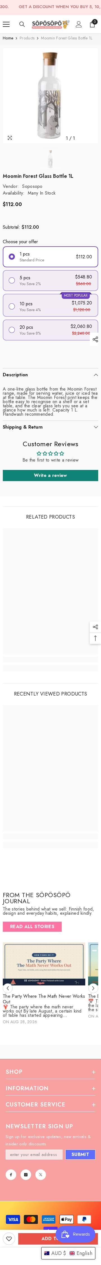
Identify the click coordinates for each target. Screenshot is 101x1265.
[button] (8, 988)
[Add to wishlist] (9, 1239)
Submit (80, 1154)
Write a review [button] (50, 475)
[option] (50, 96)
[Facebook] (11, 1174)
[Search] (22, 24)
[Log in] (79, 24)
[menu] (6, 24)
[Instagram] (25, 1174)
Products (27, 38)
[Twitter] (40, 1174)
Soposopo (32, 186)
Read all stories (32, 926)
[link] (50, 659)
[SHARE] (94, 339)
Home (8, 38)
